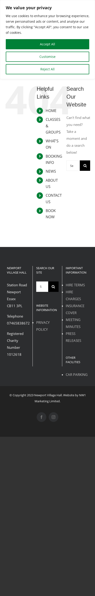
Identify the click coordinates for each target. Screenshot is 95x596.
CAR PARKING (77, 374)
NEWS (51, 171)
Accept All (47, 44)
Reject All (47, 69)
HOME (51, 110)
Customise (47, 56)
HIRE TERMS (75, 285)
